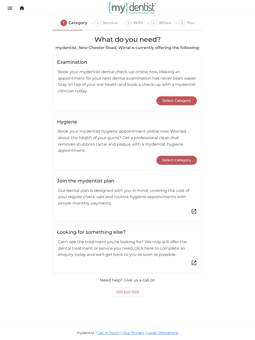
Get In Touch (109, 333)
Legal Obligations (162, 333)
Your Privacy (133, 333)
